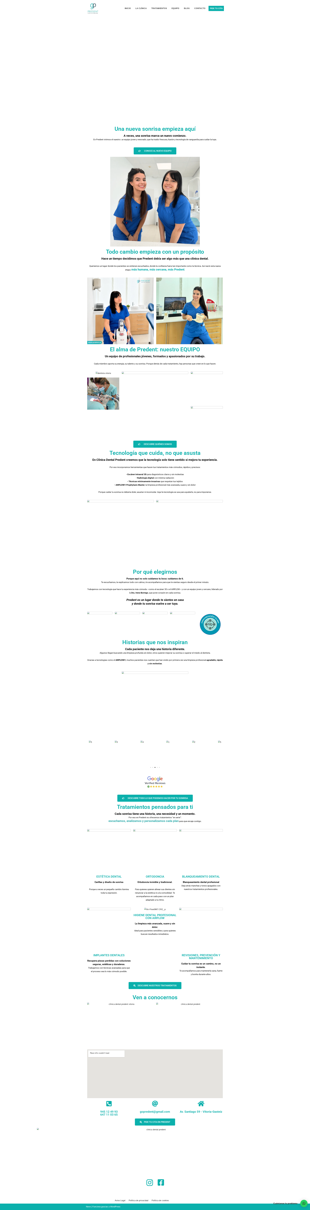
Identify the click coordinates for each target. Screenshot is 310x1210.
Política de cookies (160, 1200)
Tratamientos (159, 8)
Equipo (175, 8)
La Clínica (141, 8)
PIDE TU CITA (216, 8)
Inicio (128, 8)
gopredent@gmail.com (155, 1111)
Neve (88, 1207)
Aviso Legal (120, 1200)
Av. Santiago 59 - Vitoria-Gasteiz (201, 1111)
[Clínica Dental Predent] (93, 8)
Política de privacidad (138, 1200)
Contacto (199, 8)
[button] (150, 767)
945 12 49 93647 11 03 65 (109, 1113)
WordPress (115, 1207)
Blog (187, 8)
